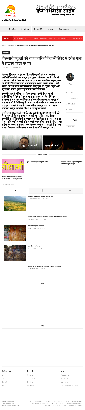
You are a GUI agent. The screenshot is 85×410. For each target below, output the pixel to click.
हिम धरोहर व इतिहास (64, 29)
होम (2, 375)
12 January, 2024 (33, 269)
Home (4, 45)
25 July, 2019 (32, 248)
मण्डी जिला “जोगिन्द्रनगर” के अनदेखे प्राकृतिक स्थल (40, 196)
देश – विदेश (30, 382)
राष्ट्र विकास (30, 385)
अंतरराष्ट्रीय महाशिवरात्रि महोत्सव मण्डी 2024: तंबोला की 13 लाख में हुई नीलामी (12, 177)
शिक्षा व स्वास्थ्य (65, 375)
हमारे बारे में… (5, 385)
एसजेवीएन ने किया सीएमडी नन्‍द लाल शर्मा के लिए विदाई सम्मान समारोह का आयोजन (47, 217)
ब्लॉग (3, 379)
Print (70, 109)
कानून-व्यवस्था (64, 382)
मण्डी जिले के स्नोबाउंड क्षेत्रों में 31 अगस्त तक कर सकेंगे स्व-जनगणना (45, 38)
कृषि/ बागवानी (45, 403)
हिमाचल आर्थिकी (38, 29)
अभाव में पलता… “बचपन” (34, 246)
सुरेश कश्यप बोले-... (31, 145)
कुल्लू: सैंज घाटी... (53, 145)
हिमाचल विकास (25, 29)
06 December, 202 (33, 228)
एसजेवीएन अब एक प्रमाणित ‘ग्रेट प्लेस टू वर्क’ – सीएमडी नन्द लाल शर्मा (45, 266)
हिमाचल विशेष (12, 29)
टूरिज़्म (61, 403)
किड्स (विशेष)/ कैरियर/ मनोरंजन (69, 385)
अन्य (65, 405)
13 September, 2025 (34, 199)
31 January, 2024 (33, 219)
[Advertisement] (20, 304)
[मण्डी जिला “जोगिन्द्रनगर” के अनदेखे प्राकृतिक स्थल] (15, 211)
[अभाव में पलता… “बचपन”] (15, 260)
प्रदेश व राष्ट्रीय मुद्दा (77, 401)
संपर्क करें (4, 382)
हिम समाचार (50, 29)
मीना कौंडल (6, 67)
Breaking (71, 126)
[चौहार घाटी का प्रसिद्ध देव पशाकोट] (15, 240)
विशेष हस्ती (47, 405)
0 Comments (72, 98)
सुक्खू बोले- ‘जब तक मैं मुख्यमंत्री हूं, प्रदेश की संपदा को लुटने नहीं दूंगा (71, 163)
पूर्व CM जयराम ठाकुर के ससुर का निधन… (38, 162)
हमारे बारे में (79, 405)
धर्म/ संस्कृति (64, 379)
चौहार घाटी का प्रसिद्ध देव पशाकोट (36, 226)
